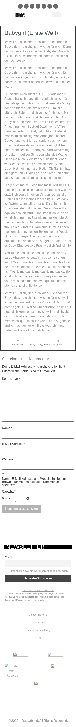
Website (7, 459)
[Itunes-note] (55, 6)
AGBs (38, 638)
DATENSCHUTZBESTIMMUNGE (38, 590)
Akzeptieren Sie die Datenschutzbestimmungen (39, 570)
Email (8, 557)
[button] (56, 14)
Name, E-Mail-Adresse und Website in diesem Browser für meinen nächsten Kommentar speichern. (34, 482)
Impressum (38, 622)
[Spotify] (32, 6)
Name (7, 428)
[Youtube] (44, 6)
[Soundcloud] (38, 6)
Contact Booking (38, 614)
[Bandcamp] (49, 6)
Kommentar (11, 378)
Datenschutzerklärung (38, 630)
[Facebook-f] (20, 6)
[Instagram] (26, 6)
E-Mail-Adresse (13, 443)
